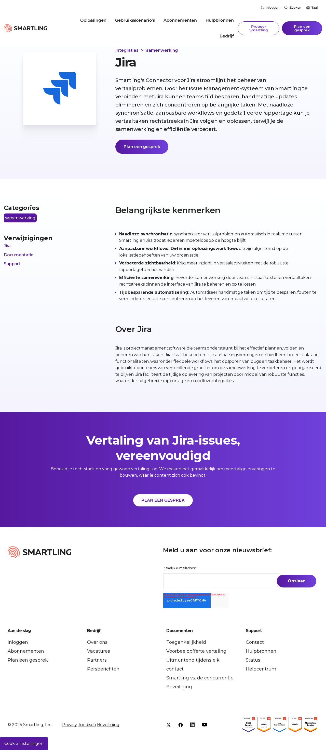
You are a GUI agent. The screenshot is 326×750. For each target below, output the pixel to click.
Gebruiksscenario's (135, 20)
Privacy (69, 724)
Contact (255, 642)
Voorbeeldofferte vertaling (196, 651)
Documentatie (18, 254)
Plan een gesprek (302, 28)
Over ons (97, 642)
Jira (7, 245)
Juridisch (87, 724)
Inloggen (272, 7)
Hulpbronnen (220, 20)
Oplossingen (93, 20)
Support (12, 263)
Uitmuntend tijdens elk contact (193, 664)
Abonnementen (180, 20)
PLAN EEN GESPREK (163, 500)
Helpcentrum (261, 669)
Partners (97, 660)
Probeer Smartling (258, 28)
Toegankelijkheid (186, 642)
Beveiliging (179, 687)
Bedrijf (227, 36)
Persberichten (103, 669)
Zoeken (295, 7)
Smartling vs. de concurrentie (200, 678)
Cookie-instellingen (24, 743)
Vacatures (98, 651)
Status (253, 660)
